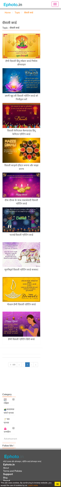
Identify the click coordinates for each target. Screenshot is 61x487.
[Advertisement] (21, 385)
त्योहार (6, 403)
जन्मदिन (7, 431)
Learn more (33, 485)
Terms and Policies (12, 470)
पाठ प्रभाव (7, 420)
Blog (5, 477)
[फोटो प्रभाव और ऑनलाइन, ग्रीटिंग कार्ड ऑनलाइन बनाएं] (13, 4)
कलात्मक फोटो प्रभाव (9, 410)
